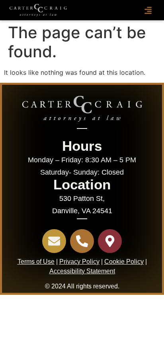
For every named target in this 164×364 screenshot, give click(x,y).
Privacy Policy (79, 261)
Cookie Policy (124, 261)
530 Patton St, (82, 198)
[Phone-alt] (82, 241)
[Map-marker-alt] (110, 241)
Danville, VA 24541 (82, 211)
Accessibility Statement (82, 271)
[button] (148, 10)
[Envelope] (54, 241)
